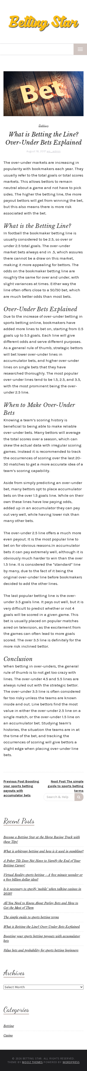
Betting (43, 125)
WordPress (71, 1062)
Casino (8, 1035)
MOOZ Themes (32, 1062)
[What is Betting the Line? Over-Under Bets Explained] (43, 94)
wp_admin (54, 151)
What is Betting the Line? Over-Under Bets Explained (41, 927)
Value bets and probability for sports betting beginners (40, 950)
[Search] (79, 797)
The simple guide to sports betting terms (31, 917)
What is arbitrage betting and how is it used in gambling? (43, 851)
